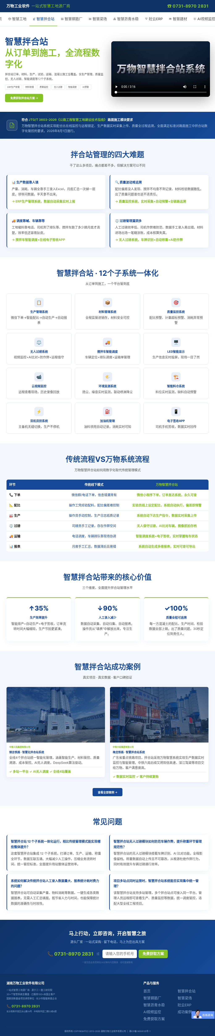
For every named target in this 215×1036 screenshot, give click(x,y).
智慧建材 (180, 19)
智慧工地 (19, 19)
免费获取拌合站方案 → (24, 98)
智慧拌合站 (45, 19)
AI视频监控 (152, 1012)
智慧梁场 (100, 19)
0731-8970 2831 (190, 6)
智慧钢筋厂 (74, 19)
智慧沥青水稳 (128, 19)
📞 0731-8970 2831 (70, 954)
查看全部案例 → (107, 792)
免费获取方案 (153, 954)
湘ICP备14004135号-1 (140, 1031)
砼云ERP (156, 19)
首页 (147, 991)
